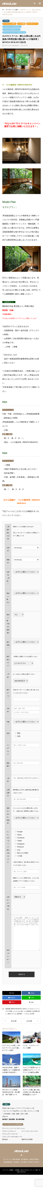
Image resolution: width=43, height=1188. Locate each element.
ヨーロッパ (31, 1111)
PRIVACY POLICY (33, 1162)
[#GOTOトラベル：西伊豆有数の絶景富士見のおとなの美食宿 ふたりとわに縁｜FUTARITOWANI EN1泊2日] (12, 1021)
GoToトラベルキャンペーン (31, 1009)
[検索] (34, 3)
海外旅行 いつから (23, 1014)
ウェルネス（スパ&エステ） (12, 26)
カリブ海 (23, 1111)
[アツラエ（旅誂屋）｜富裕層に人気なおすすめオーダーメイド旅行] (9, 3)
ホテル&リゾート (32, 24)
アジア (18, 1108)
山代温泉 (35, 1011)
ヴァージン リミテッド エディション (13, 1128)
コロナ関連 (21, 24)
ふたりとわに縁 (17, 1011)
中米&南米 (7, 1114)
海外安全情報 (34, 1159)
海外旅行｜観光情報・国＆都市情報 (13, 1119)
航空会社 (5, 1139)
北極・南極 (15, 1114)
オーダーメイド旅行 (9, 24)
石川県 (32, 1014)
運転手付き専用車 (27, 1139)
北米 (22, 1114)
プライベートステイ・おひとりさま (14, 32)
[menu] (39, 3)
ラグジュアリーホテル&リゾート (12, 1136)
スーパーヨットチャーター (30, 1131)
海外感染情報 (8, 1162)
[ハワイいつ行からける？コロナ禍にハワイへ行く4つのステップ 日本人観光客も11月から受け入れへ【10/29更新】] (31, 1021)
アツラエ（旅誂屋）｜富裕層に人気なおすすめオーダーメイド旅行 (21, 1170)
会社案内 (16, 1162)
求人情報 (23, 1162)
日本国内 (6, 21)
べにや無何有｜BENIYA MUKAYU (19, 85)
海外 (26, 1114)
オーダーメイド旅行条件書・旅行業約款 (15, 1159)
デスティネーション (8, 1108)
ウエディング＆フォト (9, 1131)
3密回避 (7, 1009)
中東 (37, 1111)
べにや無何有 (27, 1011)
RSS (21, 1155)
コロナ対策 (8, 1011)
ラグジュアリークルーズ (9, 1134)
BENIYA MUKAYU (16, 1009)
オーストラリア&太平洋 (11, 1111)
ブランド (5, 1116)
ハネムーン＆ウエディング (11, 29)
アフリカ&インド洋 (28, 1108)
